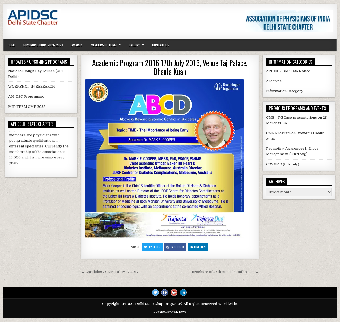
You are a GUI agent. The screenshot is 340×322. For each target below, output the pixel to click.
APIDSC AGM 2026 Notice (288, 71)
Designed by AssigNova (169, 312)
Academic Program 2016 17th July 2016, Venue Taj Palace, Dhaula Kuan (170, 67)
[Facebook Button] (164, 292)
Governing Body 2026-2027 (43, 45)
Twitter (154, 247)
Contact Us (160, 45)
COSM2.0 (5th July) (282, 164)
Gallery (134, 45)
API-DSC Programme (26, 96)
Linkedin (200, 247)
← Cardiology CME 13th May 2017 (110, 272)
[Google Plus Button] (174, 292)
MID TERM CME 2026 (27, 107)
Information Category (284, 91)
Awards (77, 45)
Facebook (177, 247)
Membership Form (104, 45)
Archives (274, 81)
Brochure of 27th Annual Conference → (225, 272)
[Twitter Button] (155, 292)
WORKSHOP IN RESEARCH (31, 86)
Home (11, 45)
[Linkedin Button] (183, 292)
